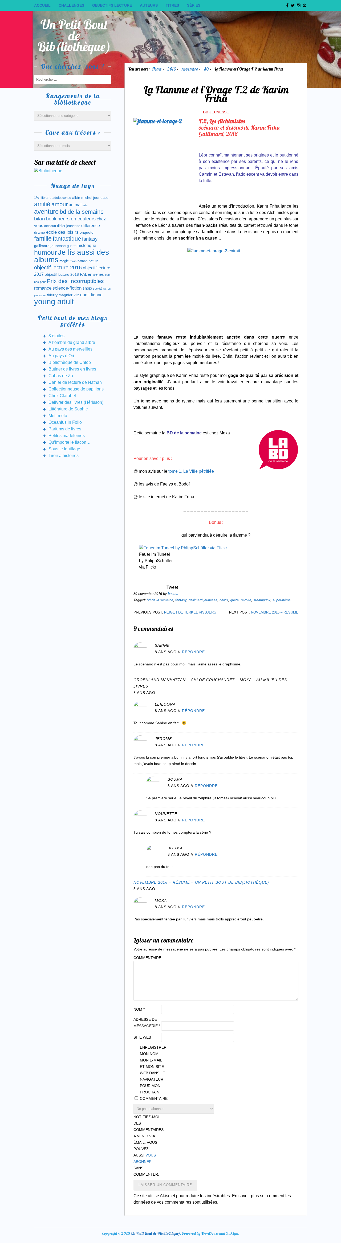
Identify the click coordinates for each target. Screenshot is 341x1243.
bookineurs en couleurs (71, 218)
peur (43, 281)
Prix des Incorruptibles (75, 281)
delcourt (50, 226)
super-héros (282, 600)
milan (73, 261)
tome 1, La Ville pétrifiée (191, 471)
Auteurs (149, 5)
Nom (139, 1009)
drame (39, 232)
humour (45, 252)
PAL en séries (92, 274)
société (97, 288)
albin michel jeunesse (90, 197)
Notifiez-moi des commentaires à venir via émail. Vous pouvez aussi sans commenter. (146, 1145)
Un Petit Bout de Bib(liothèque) (74, 36)
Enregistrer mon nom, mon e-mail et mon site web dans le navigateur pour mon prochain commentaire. (153, 1073)
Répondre (193, 652)
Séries (193, 5)
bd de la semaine (160, 600)
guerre (71, 246)
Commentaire (146, 958)
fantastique (67, 238)
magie (64, 261)
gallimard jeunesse (203, 600)
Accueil (42, 5)
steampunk (261, 600)
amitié (42, 204)
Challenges (71, 5)
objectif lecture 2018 (62, 274)
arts (85, 205)
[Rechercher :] (72, 79)
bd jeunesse (216, 112)
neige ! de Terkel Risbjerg (190, 612)
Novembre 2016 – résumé (274, 612)
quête (234, 600)
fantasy (180, 600)
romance (42, 288)
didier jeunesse (68, 226)
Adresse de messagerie (146, 1022)
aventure (46, 211)
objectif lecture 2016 (58, 267)
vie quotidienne (88, 295)
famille (43, 238)
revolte (246, 600)
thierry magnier (59, 295)
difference (90, 225)
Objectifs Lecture (112, 5)
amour (59, 204)
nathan (83, 261)
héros (224, 600)
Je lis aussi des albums (71, 256)
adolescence (61, 198)
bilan (39, 218)
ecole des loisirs (62, 232)
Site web (142, 1037)
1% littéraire (42, 198)
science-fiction (67, 288)
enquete (87, 232)
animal (75, 204)
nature (93, 261)
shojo (87, 288)
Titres (172, 5)
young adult (54, 301)
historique (87, 245)
